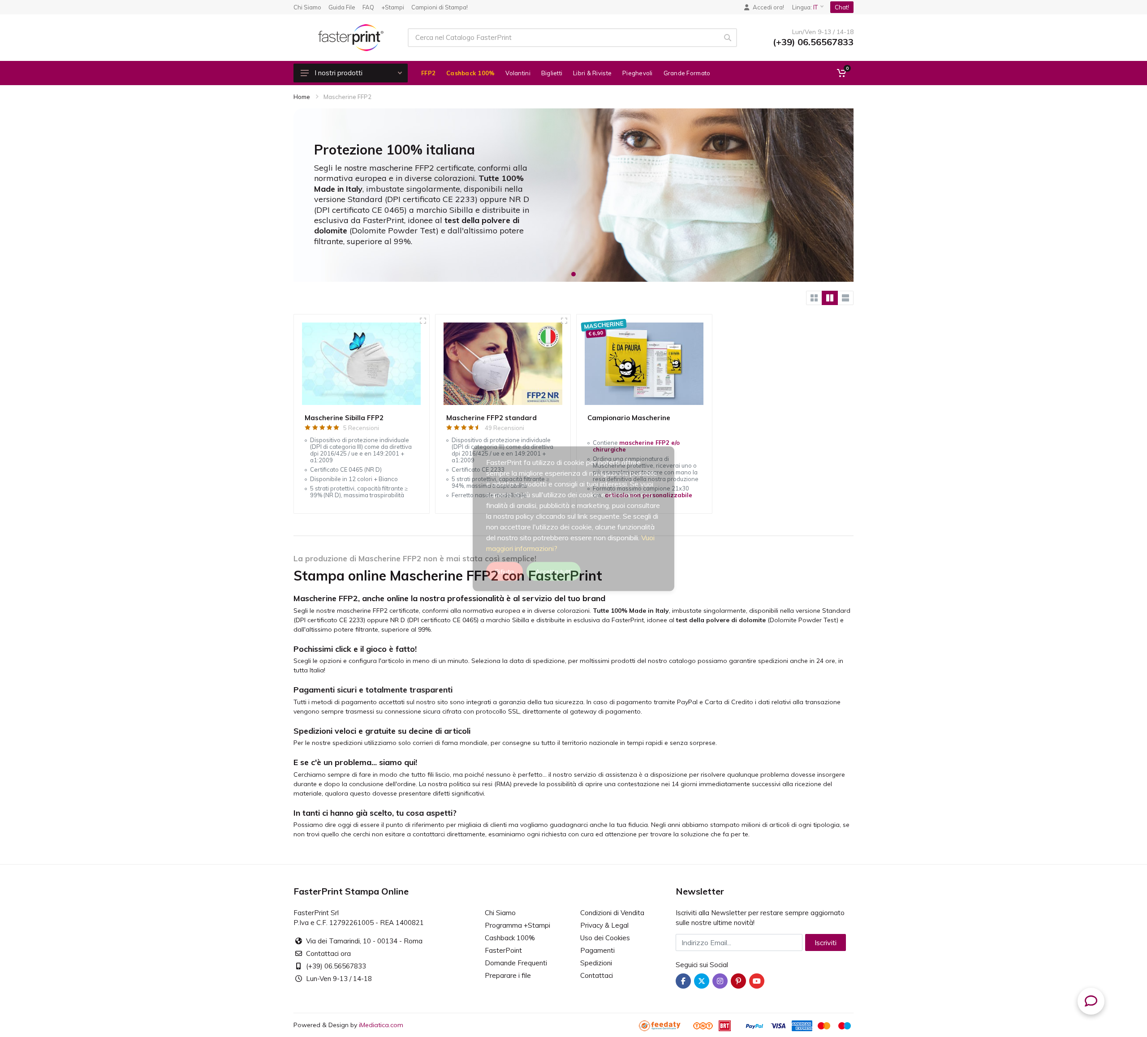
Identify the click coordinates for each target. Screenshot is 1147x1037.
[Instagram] (720, 981)
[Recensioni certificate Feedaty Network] (665, 1024)
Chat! (842, 7)
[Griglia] (814, 298)
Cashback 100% (510, 938)
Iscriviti (826, 942)
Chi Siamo (307, 7)
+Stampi (392, 7)
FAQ (368, 7)
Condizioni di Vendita (612, 912)
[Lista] (845, 298)
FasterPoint (503, 950)
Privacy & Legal (604, 925)
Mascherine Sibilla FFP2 (344, 417)
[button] (573, 274)
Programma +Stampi (517, 925)
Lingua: (805, 7)
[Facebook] (683, 981)
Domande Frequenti (516, 963)
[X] (701, 981)
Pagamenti (597, 950)
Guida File (341, 7)
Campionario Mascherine (628, 417)
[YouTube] (756, 981)
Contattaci (596, 975)
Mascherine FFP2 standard (491, 417)
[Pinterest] (738, 981)
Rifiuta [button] (504, 571)
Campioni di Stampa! (439, 7)
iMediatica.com (381, 1025)
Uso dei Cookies (605, 938)
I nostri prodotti (338, 73)
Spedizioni (596, 963)
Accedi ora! (768, 7)
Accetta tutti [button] (553, 571)
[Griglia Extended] (830, 298)
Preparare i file (508, 975)
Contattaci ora (328, 953)
